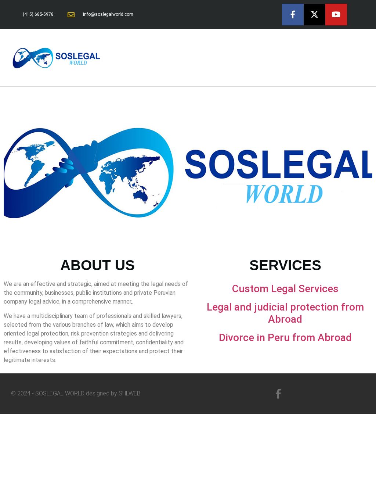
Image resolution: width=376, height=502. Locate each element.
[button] (363, 58)
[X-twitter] (314, 14)
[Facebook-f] (293, 14)
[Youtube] (336, 14)
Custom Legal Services (285, 289)
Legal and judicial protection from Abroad (285, 313)
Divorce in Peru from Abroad (285, 337)
